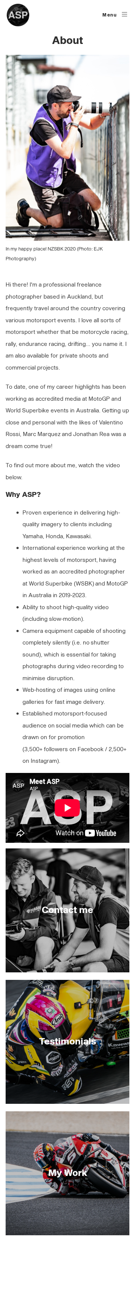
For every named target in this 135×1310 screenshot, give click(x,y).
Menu (109, 15)
